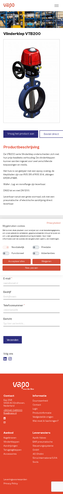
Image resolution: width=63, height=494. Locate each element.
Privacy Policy (11, 483)
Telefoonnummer (14, 305)
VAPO (5, 15)
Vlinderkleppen (11, 442)
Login (35, 409)
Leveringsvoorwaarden (15, 479)
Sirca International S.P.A (45, 458)
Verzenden (12, 339)
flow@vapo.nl (10, 413)
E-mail (7, 278)
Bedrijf (7, 292)
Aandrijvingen (11, 446)
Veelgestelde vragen (43, 417)
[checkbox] (6, 247)
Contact (37, 405)
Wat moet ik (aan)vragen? (46, 421)
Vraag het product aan (20, 133)
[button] (56, 6)
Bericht (7, 318)
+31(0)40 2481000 (13, 410)
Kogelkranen (10, 437)
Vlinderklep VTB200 (42, 15)
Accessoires (10, 454)
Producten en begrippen (20, 15)
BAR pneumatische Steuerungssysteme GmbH (43, 446)
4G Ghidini (38, 454)
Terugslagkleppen (13, 450)
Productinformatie (42, 413)
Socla (35, 462)
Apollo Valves (39, 437)
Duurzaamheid (40, 400)
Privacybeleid (53, 223)
